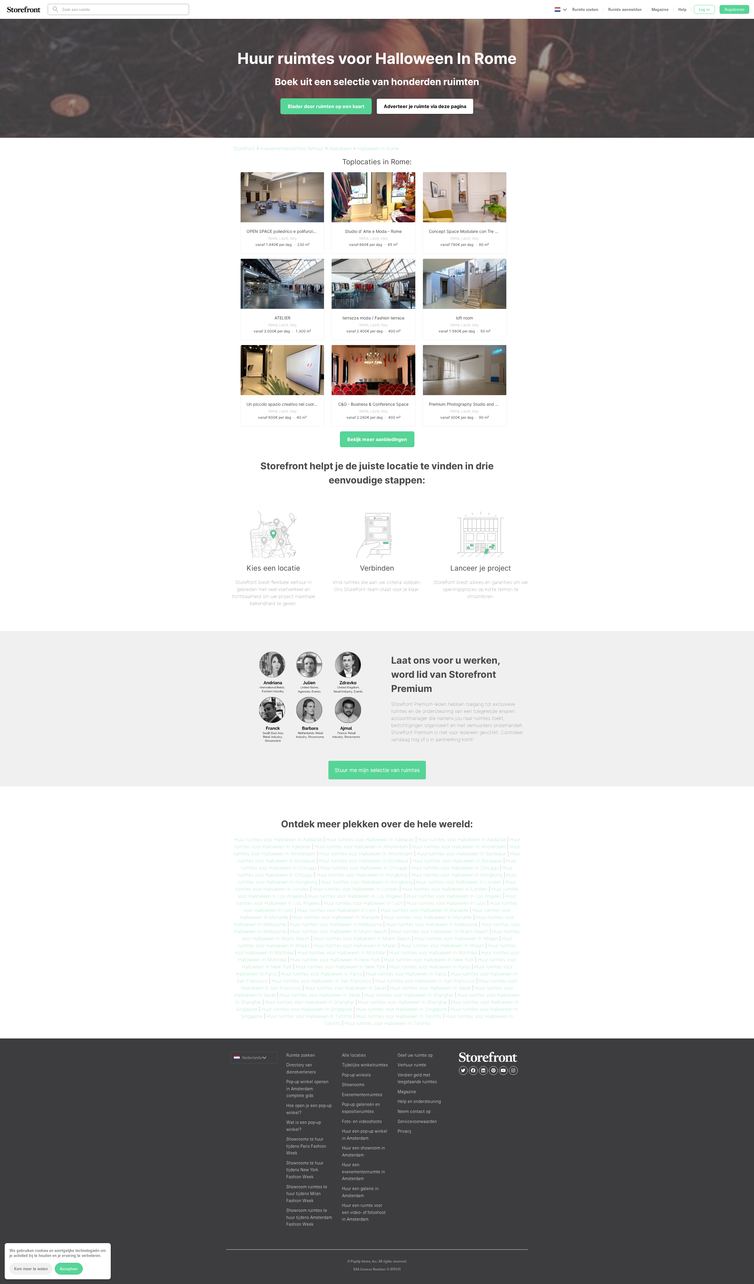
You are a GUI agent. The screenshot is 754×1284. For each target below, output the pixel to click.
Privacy (404, 1131)
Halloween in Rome (378, 148)
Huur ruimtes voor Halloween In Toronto (309, 1016)
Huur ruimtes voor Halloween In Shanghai (408, 995)
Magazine (407, 1091)
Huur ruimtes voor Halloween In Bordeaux (461, 853)
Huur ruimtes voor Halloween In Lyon (363, 903)
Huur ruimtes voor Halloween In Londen (458, 882)
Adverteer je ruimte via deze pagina (425, 106)
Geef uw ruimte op (415, 1055)
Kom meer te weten (31, 1268)
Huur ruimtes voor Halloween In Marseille (424, 910)
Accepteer (69, 1268)
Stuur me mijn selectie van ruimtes (377, 770)
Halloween (340, 148)
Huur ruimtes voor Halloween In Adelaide (278, 839)
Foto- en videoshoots (362, 1121)
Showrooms (353, 1084)
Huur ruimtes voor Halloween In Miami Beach (338, 931)
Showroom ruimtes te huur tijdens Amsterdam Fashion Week (309, 1217)
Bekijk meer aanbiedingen (377, 439)
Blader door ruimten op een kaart (326, 106)
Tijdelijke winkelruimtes (365, 1064)
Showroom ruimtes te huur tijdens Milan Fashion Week (306, 1193)
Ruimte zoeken (300, 1055)
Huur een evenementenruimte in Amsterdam (363, 1171)
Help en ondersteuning (419, 1101)
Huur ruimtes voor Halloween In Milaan (456, 938)
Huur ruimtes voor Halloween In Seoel (345, 988)
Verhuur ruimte (412, 1064)
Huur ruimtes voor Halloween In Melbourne (336, 924)
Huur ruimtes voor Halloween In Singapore (307, 1009)
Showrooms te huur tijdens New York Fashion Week (304, 1169)
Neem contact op (414, 1111)
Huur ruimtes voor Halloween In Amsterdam (361, 846)
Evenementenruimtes (362, 1094)
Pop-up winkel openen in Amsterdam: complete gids (307, 1088)
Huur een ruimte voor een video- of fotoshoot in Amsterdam (364, 1212)
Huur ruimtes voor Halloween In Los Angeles (355, 896)
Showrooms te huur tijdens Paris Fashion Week (306, 1145)
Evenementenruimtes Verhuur (292, 148)
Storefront (244, 148)
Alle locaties (354, 1055)
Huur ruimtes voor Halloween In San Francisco (321, 981)
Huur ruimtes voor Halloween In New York (335, 959)
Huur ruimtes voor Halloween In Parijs (429, 967)
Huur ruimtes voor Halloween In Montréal (341, 952)
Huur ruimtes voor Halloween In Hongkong (362, 875)
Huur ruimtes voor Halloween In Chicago (363, 868)
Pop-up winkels (356, 1074)
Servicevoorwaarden (417, 1121)
